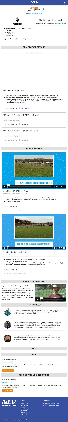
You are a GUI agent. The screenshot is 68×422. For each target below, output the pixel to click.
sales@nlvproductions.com (52, 405)
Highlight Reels (24, 405)
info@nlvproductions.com (52, 403)
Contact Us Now (8, 370)
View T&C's (7, 390)
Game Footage (24, 409)
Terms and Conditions (26, 412)
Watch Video (25, 108)
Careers (23, 407)
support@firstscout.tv (7, 362)
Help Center (24, 410)
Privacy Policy (24, 414)
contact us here (61, 23)
